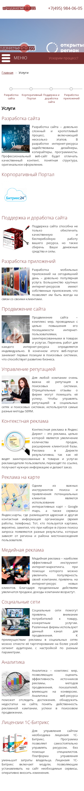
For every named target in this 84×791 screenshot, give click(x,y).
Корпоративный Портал (31, 96)
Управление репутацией (29, 369)
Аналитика (13, 662)
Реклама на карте (21, 477)
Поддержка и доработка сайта (51, 97)
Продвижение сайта (24, 309)
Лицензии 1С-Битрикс (25, 722)
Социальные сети (21, 602)
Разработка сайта (11, 96)
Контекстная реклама (25, 421)
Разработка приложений (71, 96)
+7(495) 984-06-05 (65, 8)
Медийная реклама (23, 550)
